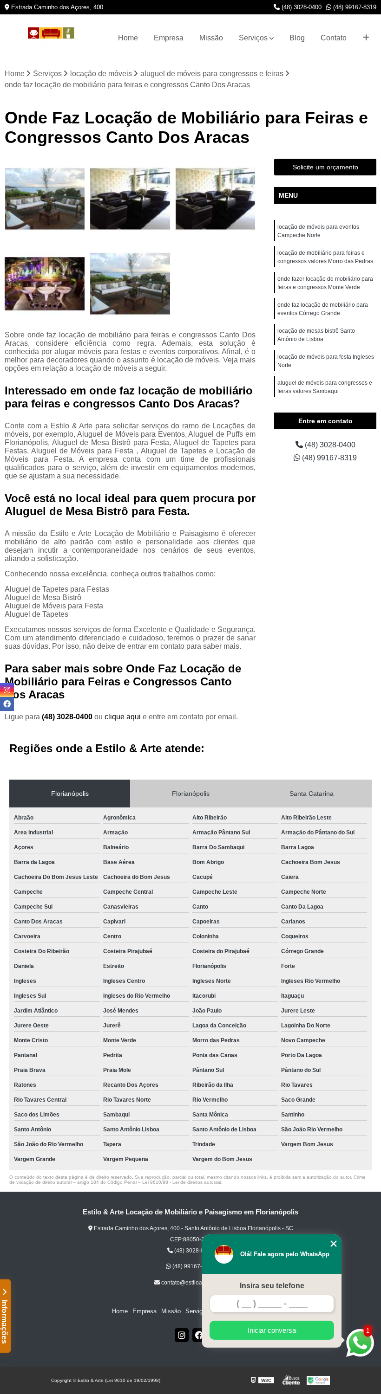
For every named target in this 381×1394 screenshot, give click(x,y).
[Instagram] (182, 1335)
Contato (334, 38)
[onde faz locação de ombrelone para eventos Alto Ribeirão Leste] (130, 284)
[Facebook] (199, 1335)
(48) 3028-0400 (301, 7)
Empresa (169, 38)
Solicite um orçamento (325, 167)
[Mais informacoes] (365, 38)
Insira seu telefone (272, 1286)
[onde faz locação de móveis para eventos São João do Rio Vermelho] (45, 284)
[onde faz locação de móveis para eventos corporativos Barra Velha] (45, 199)
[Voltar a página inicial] (51, 38)
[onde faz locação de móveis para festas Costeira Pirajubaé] (130, 199)
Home (128, 38)
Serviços (253, 38)
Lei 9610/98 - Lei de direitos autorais (181, 1182)
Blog (297, 38)
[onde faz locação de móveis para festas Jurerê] (215, 199)
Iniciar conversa (272, 1330)
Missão (211, 38)
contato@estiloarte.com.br (193, 1282)
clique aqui (123, 717)
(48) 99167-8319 (353, 7)
